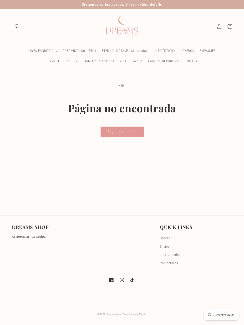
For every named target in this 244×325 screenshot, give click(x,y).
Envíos (164, 246)
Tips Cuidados (170, 255)
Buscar (165, 238)
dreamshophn (114, 314)
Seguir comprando (122, 132)
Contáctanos (169, 263)
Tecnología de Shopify (134, 314)
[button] (17, 26)
